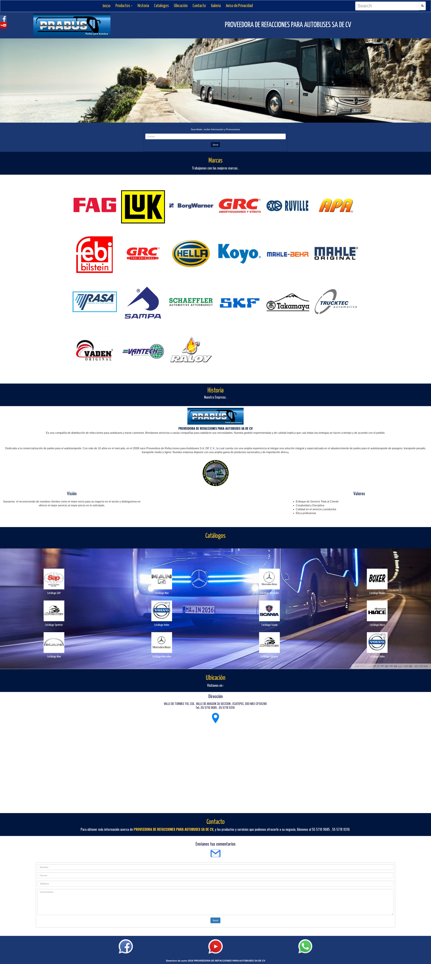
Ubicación (181, 6)
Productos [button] (123, 6)
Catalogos (161, 6)
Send (215, 144)
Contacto (199, 6)
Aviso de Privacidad (239, 6)
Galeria (216, 6)
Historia (143, 6)
